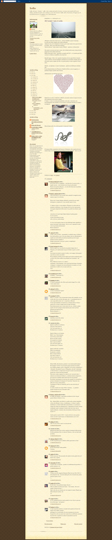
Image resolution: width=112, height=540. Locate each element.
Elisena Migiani (54, 181)
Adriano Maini (54, 439)
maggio (34, 88)
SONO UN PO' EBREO (37, 97)
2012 (32, 110)
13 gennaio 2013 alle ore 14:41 (55, 270)
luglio (33, 85)
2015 (32, 72)
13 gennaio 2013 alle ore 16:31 (55, 285)
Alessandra (53, 463)
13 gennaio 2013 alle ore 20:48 (55, 425)
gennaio (34, 95)
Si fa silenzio (34, 138)
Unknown (52, 446)
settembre (34, 82)
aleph (51, 471)
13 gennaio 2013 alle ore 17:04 (55, 292)
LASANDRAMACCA (36, 131)
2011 (32, 112)
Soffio (33, 8)
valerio (52, 233)
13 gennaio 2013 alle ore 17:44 (55, 391)
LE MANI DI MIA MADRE (37, 133)
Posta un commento (49, 520)
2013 (32, 75)
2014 (32, 73)
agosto (33, 83)
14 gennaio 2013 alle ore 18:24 (55, 480)
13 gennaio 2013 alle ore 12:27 (55, 190)
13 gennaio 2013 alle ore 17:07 (55, 313)
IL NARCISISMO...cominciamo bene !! (37, 108)
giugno (34, 87)
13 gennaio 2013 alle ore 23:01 (55, 435)
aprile (33, 90)
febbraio (34, 94)
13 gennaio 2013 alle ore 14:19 (55, 243)
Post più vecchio (78, 524)
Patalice (52, 507)
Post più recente (48, 524)
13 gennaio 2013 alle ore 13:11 (55, 229)
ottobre (34, 80)
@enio (51, 498)
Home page (63, 524)
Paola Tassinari (54, 246)
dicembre (34, 77)
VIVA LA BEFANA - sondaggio (36, 104)
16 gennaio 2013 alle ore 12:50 (55, 517)
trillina (52, 422)
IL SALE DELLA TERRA (37, 127)
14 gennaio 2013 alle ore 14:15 (55, 459)
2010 (32, 114)
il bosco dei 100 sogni (36, 125)
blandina (52, 280)
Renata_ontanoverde (55, 193)
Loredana (52, 296)
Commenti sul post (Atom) (56, 527)
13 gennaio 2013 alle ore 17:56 (55, 418)
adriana (52, 289)
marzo (33, 92)
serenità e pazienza (35, 128)
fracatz (52, 316)
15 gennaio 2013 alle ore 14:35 (55, 503)
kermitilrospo (53, 273)
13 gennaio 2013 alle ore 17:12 (55, 319)
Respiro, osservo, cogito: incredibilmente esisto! (37, 136)
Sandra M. (52, 483)
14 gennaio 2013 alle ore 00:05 (55, 451)
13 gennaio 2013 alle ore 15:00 (55, 277)
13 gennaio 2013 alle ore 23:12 (55, 442)
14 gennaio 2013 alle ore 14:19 (55, 468)
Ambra (52, 454)
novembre (34, 78)
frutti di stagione (35, 120)
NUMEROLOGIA (35, 99)
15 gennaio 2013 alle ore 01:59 (55, 495)
